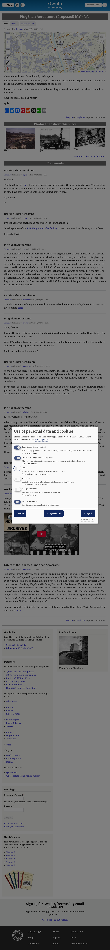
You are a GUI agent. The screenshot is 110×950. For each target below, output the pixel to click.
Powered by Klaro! (88, 519)
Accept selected (53, 513)
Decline (20, 513)
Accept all (87, 513)
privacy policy (41, 439)
